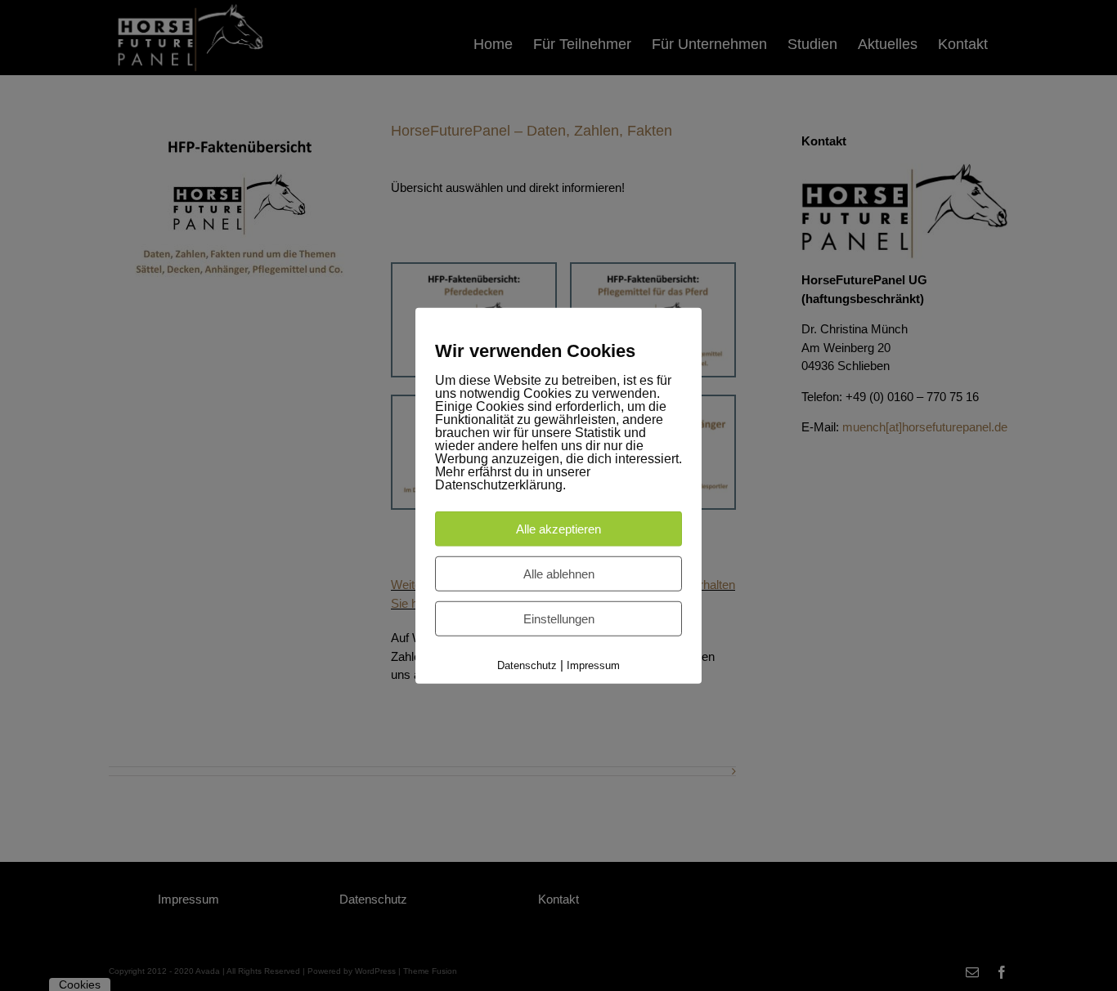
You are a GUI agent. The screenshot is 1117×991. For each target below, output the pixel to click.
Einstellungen (558, 618)
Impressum (593, 664)
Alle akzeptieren (558, 528)
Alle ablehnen (558, 573)
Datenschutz (527, 664)
